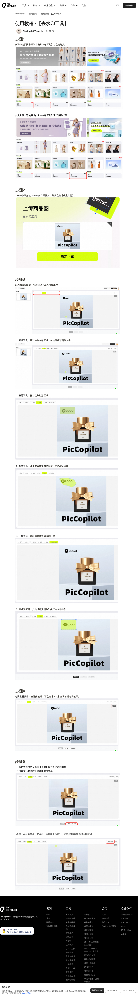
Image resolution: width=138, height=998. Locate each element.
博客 (48, 918)
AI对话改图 (88, 971)
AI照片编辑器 (89, 963)
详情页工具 (89, 967)
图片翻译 (69, 952)
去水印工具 (70, 976)
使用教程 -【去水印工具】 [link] (52, 14)
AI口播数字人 (89, 918)
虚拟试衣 (69, 937)
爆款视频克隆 (89, 959)
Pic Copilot (20, 14)
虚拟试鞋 (69, 933)
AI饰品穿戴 (70, 918)
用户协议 (105, 918)
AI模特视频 (70, 922)
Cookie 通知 (26, 993)
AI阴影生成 (70, 968)
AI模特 (68, 941)
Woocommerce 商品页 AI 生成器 (91, 949)
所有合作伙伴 (127, 914)
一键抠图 (69, 964)
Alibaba (124, 918)
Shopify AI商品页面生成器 (91, 943)
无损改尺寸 (89, 914)
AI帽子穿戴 (88, 934)
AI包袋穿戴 (88, 922)
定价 (84, 5)
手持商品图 (70, 948)
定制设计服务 (52, 926)
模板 (48, 914)
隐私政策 (105, 922)
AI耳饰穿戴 (88, 926)
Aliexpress (125, 922)
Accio (123, 926)
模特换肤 (69, 944)
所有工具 (69, 914)
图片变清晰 (70, 980)
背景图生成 (70, 956)
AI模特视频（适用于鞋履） (91, 980)
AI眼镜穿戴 (88, 930)
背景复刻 (69, 972)
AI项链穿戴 (88, 938)
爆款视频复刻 (89, 975)
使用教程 (33, 14)
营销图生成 (70, 960)
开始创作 (129, 5)
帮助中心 (50, 922)
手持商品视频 (70, 927)
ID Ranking (126, 930)
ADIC (123, 934)
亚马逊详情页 (89, 955)
